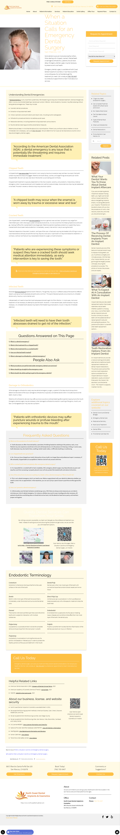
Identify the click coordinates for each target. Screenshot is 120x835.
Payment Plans (102, 11)
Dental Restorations (99, 129)
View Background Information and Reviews (32, 731)
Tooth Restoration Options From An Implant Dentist (101, 351)
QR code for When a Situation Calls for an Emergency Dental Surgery (26, 754)
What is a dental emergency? (19, 341)
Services (57, 11)
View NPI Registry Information (52, 728)
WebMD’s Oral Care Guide (23, 693)
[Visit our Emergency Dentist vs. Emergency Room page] (26, 563)
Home (28, 11)
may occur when (24, 173)
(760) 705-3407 (72, 76)
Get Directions (19, 774)
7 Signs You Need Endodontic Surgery (99, 99)
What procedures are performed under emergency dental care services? (33, 366)
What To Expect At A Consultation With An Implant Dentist (101, 293)
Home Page (44, 689)
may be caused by (34, 220)
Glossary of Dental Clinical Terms (42, 686)
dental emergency (15, 100)
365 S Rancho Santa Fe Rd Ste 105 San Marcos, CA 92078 (73, 6)
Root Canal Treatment (100, 425)
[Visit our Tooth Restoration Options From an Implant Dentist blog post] (101, 346)
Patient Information (46, 11)
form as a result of (20, 292)
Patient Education (68, 11)
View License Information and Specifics (35, 724)
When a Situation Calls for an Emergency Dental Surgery (32, 750)
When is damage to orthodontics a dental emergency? (28, 356)
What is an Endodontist (100, 125)
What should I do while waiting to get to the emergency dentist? (31, 373)
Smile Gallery (81, 11)
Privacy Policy (9, 817)
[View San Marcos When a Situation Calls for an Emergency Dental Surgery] (20, 69)
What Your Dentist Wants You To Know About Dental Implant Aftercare (101, 182)
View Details (25, 734)
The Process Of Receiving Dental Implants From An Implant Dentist (100, 238)
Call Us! (108, 6)
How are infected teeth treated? (20, 352)
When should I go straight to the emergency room (26, 369)
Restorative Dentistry (99, 421)
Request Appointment (60, 774)
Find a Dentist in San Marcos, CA (99, 135)
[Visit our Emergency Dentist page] (67, 563)
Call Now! (68, 2)
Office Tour (91, 11)
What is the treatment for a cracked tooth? (24, 349)
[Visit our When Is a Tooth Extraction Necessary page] (46, 563)
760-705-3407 (40, 666)
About (35, 11)
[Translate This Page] (117, 832)
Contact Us (112, 11)
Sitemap (15, 817)
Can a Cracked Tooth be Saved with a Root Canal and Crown (100, 106)
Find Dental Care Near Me (101, 434)
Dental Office (97, 429)
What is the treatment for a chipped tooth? (24, 345)
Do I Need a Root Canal (100, 111)
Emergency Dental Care (100, 418)
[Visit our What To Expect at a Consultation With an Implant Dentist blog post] (101, 287)
